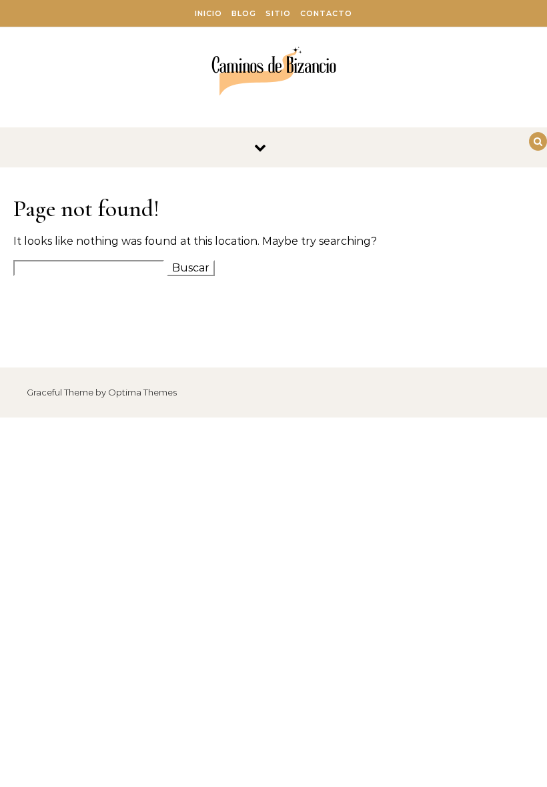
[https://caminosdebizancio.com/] (274, 72)
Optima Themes (142, 392)
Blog (243, 13)
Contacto (326, 13)
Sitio (278, 13)
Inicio (208, 13)
